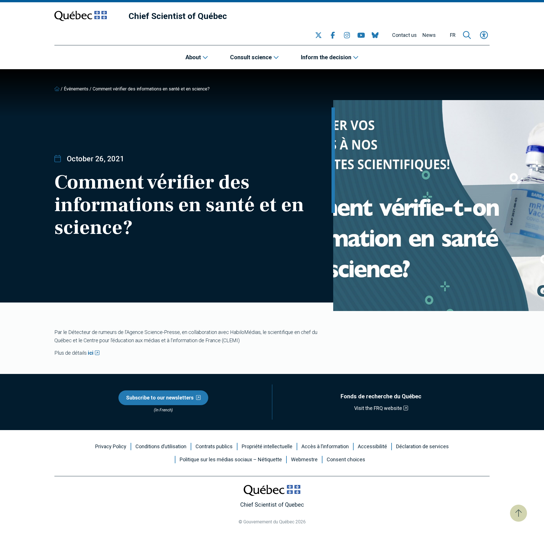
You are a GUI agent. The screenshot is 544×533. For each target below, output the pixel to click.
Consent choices (346, 459)
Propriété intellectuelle (267, 446)
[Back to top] (518, 513)
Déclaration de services (422, 446)
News (429, 35)
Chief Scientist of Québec (178, 16)
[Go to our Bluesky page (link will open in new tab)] (375, 35)
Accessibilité (372, 446)
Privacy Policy (110, 446)
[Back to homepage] (57, 89)
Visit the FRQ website (378, 408)
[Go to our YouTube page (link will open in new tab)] (361, 35)
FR (453, 35)
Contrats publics (214, 446)
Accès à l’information (325, 446)
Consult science (251, 57)
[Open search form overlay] (467, 35)
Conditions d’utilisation (160, 446)
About (193, 57)
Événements (76, 89)
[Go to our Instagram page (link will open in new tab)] (346, 35)
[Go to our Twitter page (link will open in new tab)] (318, 35)
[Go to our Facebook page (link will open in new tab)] (332, 35)
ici (91, 353)
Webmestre (304, 459)
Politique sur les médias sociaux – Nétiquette (231, 459)
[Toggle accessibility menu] (484, 35)
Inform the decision (326, 57)
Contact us (404, 35)
